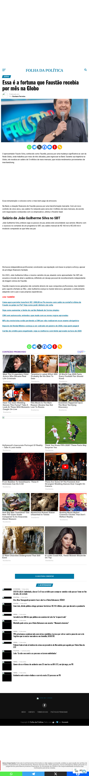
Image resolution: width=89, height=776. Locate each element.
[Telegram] (34, 147)
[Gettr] (54, 147)
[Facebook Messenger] (49, 147)
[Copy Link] (59, 147)
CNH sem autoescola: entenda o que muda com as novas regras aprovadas (35, 315)
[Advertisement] (44, 16)
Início (23, 712)
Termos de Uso (42, 712)
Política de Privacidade (59, 712)
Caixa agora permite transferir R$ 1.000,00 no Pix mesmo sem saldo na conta (36, 302)
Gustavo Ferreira (18, 96)
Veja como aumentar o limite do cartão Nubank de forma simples (30, 310)
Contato (31, 712)
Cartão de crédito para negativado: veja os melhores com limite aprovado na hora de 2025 (42, 331)
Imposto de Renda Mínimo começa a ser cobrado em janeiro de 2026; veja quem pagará (40, 326)
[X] (39, 147)
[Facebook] (44, 147)
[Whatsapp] (29, 147)
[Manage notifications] (84, 771)
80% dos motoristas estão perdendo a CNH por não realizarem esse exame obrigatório (40, 321)
